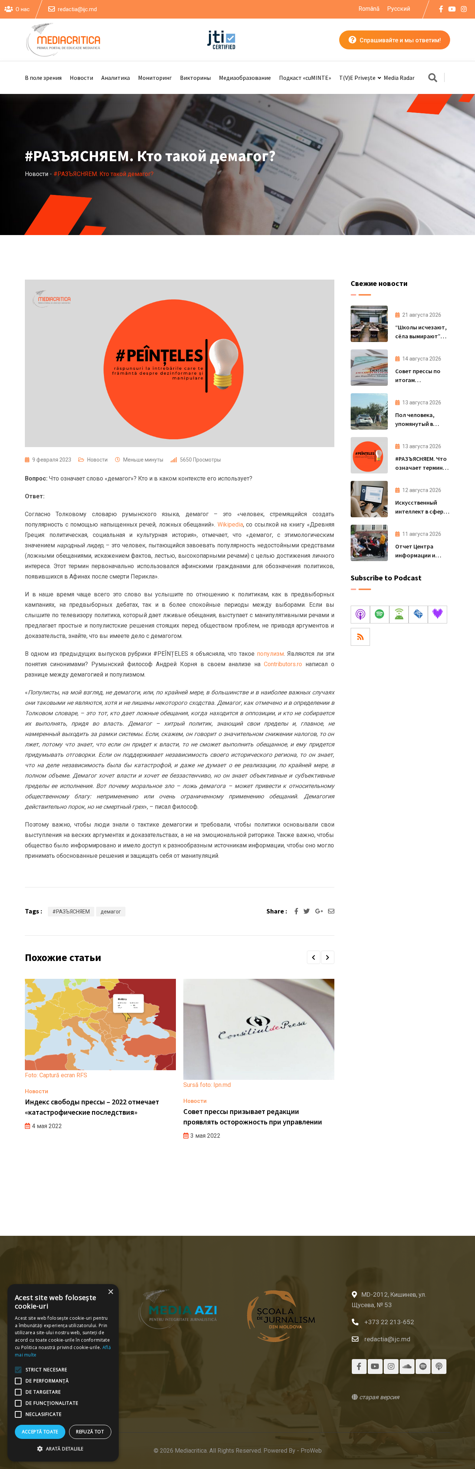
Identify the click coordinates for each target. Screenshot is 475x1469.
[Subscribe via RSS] (360, 637)
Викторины (195, 77)
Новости (81, 77)
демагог (111, 912)
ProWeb (311, 1450)
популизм (270, 653)
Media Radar (399, 77)
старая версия (378, 1397)
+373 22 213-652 (389, 1322)
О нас (23, 9)
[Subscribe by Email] (418, 614)
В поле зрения (43, 77)
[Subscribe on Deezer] (437, 614)
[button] (313, 957)
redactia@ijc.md (77, 9)
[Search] (432, 78)
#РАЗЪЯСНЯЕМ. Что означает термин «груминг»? (421, 467)
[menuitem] (369, 9)
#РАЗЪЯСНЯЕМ (71, 912)
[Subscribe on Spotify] (379, 614)
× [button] (110, 1292)
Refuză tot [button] (90, 1432)
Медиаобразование (245, 77)
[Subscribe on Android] (399, 614)
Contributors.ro (283, 664)
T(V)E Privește (357, 77)
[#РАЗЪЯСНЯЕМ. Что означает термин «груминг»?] (369, 455)
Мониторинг (155, 77)
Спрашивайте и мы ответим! (399, 40)
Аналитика (115, 77)
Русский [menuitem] (398, 8)
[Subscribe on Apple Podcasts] (360, 614)
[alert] (63, 1373)
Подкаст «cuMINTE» (305, 77)
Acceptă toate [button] (40, 1432)
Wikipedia (230, 524)
